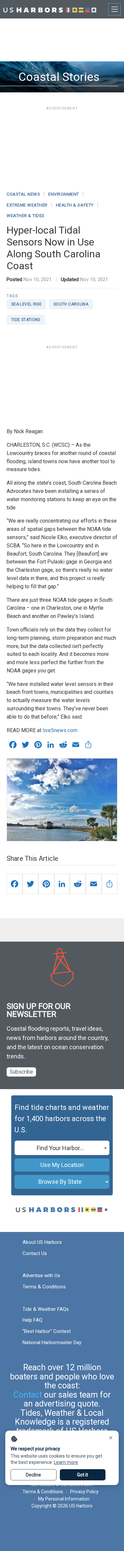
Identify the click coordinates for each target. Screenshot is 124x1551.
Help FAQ (32, 1320)
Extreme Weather (27, 205)
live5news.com (60, 730)
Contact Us (34, 1253)
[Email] (94, 884)
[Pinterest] (46, 884)
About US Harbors (42, 1242)
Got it (82, 1474)
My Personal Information (63, 1499)
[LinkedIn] (62, 884)
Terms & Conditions (44, 1287)
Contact (28, 1395)
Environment (63, 194)
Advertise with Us (41, 1275)
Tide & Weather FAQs (45, 1309)
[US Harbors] (49, 9)
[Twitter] (30, 884)
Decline (33, 1474)
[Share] (109, 884)
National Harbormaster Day (51, 1342)
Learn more (66, 1462)
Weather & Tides (26, 215)
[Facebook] (14, 884)
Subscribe (21, 1072)
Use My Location (62, 1164)
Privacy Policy (84, 1491)
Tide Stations (25, 319)
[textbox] (62, 1148)
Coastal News (23, 194)
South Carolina (71, 304)
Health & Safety (75, 205)
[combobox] (62, 1148)
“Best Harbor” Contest (46, 1331)
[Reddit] (78, 884)
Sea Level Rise (26, 304)
